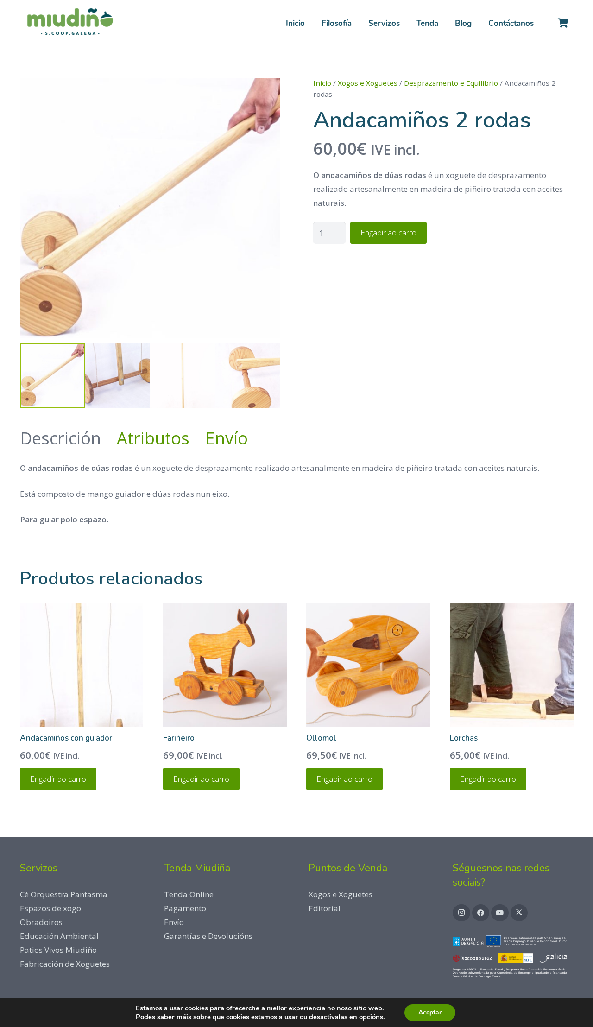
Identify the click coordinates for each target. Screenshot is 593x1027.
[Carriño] (563, 23)
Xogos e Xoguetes (367, 83)
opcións (371, 1017)
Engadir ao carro (388, 232)
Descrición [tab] (60, 438)
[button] (407, 23)
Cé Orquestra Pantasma (63, 894)
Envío (174, 922)
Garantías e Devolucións (208, 936)
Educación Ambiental (59, 936)
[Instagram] (461, 913)
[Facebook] (481, 913)
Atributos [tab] (153, 438)
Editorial (325, 908)
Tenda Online (189, 894)
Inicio (322, 83)
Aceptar (430, 1012)
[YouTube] (500, 913)
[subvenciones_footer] (513, 958)
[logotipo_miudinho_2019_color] (70, 23)
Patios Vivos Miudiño (58, 950)
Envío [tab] (226, 438)
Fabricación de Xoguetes (65, 963)
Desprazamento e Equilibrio (451, 83)
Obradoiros (41, 922)
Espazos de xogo (50, 908)
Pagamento (185, 908)
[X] (519, 913)
